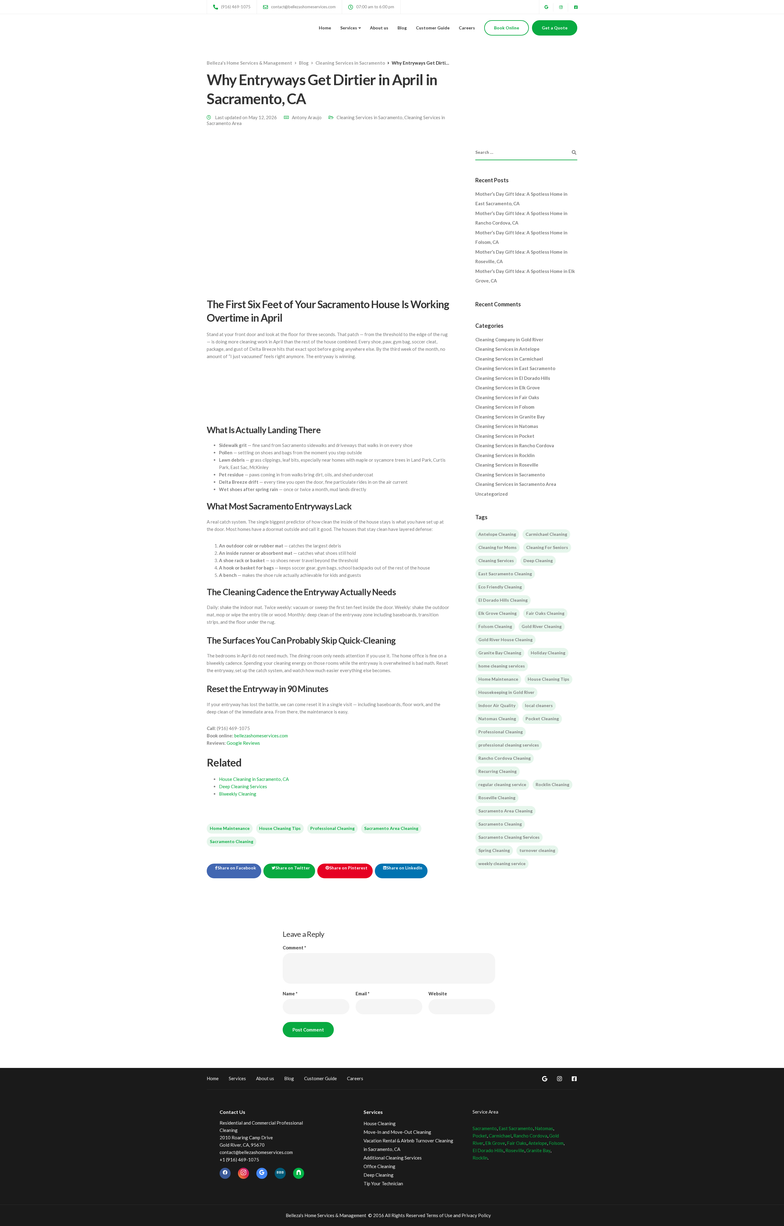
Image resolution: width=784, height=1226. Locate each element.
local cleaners (539, 705)
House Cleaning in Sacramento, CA (254, 779)
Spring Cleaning (494, 850)
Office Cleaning (379, 1166)
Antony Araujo (307, 117)
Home (325, 27)
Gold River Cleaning (542, 626)
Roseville (514, 1150)
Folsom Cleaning (495, 626)
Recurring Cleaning (497, 771)
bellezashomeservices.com (261, 735)
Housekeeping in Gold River (506, 692)
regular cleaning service (502, 784)
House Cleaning (380, 1123)
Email (363, 993)
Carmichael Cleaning (546, 534)
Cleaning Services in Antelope (507, 349)
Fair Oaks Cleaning (545, 613)
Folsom (556, 1143)
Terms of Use (439, 1215)
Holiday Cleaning (548, 652)
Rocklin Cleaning (552, 784)
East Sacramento (516, 1128)
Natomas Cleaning (497, 718)
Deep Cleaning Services (243, 786)
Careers (467, 27)
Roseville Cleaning (496, 797)
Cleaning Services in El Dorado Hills (512, 378)
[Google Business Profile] (261, 1173)
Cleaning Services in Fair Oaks (507, 397)
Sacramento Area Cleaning (391, 828)
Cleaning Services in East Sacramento (515, 368)
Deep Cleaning (538, 560)
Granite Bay (538, 1150)
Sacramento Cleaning (231, 841)
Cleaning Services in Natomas (506, 426)
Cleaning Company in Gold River (509, 339)
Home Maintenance (230, 828)
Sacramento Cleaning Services (509, 837)
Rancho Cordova (530, 1135)
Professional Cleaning (332, 828)
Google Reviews (243, 743)
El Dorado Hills (488, 1150)
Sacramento (485, 1128)
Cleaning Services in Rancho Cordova (514, 445)
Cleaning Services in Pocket (504, 436)
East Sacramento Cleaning (505, 573)
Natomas (544, 1128)
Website (437, 993)
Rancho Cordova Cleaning (504, 758)
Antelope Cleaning (497, 534)
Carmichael (500, 1135)
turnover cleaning (537, 850)
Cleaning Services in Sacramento (369, 117)
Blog (402, 27)
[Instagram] (243, 1173)
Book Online (506, 27)
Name (290, 993)
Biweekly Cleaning (237, 794)
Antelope (537, 1143)
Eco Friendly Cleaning (500, 586)
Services (348, 27)
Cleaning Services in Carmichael (509, 358)
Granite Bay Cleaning (499, 652)
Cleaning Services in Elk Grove (507, 387)
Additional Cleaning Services (393, 1157)
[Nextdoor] (298, 1173)
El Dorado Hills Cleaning (503, 600)
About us (379, 27)
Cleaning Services (496, 560)
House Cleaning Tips (280, 828)
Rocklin (480, 1157)
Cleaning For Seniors (547, 547)
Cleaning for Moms (497, 547)
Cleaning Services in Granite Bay (510, 416)
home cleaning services (501, 665)
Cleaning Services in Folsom (504, 407)
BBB (280, 1172)
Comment (294, 947)
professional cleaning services (508, 744)
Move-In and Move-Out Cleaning (397, 1132)
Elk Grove (495, 1143)
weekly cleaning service (502, 863)
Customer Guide (433, 27)
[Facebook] (225, 1173)
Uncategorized (491, 494)
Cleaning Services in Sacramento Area (515, 484)
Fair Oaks (516, 1143)
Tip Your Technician (383, 1183)
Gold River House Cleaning (505, 639)
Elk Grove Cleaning (497, 613)
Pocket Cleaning (542, 718)
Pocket (480, 1135)
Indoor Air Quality (496, 705)
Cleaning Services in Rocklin (505, 455)
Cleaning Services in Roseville (506, 464)
